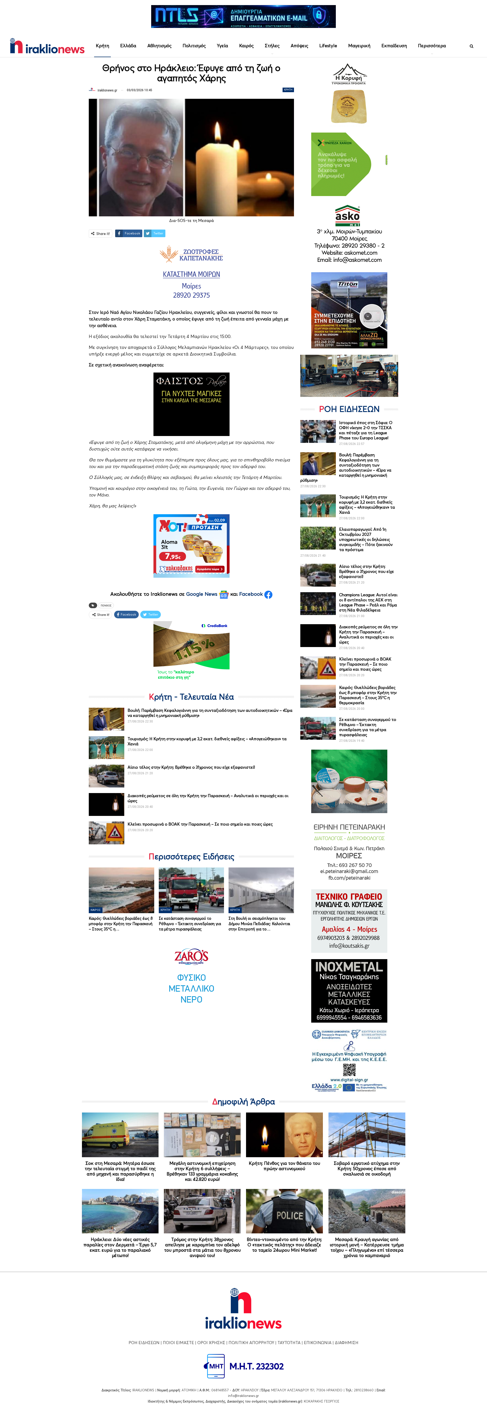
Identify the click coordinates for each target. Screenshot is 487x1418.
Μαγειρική (359, 45)
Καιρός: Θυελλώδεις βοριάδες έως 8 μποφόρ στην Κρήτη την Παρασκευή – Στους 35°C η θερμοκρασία (368, 695)
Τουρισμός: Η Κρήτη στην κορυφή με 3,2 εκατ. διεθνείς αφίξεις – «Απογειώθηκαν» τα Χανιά (367, 504)
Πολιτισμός (194, 45)
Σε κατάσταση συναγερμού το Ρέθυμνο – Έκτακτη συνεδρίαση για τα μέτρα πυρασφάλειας (367, 727)
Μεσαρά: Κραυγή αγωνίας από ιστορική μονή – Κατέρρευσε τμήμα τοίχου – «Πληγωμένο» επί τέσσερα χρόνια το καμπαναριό (367, 1247)
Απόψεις (299, 45)
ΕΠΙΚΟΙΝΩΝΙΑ (318, 1342)
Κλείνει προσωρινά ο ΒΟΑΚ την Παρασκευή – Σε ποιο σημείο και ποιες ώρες (200, 824)
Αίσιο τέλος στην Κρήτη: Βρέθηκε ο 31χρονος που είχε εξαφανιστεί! (191, 767)
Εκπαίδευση (394, 45)
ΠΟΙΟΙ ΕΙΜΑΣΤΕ (178, 1342)
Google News (202, 594)
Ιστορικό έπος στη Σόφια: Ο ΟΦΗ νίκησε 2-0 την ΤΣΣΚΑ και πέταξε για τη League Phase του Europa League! (365, 430)
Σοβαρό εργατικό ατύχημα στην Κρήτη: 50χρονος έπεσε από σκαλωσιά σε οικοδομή (367, 1169)
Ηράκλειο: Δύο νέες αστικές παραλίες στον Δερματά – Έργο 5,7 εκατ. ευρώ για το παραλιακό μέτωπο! (120, 1247)
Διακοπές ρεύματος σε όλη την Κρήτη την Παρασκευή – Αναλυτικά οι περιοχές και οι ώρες (368, 634)
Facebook (251, 594)
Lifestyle (328, 45)
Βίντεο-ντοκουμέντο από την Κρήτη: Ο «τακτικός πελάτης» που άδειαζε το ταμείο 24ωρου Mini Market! (284, 1245)
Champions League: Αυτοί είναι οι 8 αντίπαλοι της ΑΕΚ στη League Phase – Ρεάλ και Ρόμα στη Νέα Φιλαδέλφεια (368, 602)
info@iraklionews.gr (243, 1396)
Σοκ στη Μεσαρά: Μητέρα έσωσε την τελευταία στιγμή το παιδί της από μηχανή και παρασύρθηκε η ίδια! (120, 1171)
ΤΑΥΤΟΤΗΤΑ (289, 1342)
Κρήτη (102, 45)
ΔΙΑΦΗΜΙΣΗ (346, 1342)
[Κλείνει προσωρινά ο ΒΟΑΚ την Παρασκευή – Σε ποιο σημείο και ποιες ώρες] (106, 832)
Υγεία (222, 45)
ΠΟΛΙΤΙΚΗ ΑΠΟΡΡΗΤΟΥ (251, 1342)
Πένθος (106, 605)
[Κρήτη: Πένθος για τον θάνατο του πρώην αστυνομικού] (284, 1135)
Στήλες (272, 45)
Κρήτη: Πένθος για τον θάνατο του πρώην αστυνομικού (284, 1166)
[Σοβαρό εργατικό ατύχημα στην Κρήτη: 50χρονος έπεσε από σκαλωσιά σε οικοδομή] (366, 1135)
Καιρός (246, 45)
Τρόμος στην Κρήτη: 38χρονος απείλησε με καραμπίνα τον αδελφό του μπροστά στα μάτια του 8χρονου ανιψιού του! (202, 1247)
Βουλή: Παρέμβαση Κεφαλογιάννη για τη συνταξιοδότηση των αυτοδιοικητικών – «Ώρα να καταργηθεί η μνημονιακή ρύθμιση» (345, 467)
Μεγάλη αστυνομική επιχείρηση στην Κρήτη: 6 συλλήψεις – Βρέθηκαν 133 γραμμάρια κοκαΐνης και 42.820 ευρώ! (202, 1171)
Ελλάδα (128, 45)
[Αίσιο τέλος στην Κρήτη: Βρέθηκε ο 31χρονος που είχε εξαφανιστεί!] (106, 776)
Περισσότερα (432, 45)
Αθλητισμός (159, 45)
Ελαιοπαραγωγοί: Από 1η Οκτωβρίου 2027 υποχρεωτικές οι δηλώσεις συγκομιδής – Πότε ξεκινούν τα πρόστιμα (366, 539)
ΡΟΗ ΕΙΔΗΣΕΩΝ (144, 1342)
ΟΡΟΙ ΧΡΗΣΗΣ (211, 1342)
